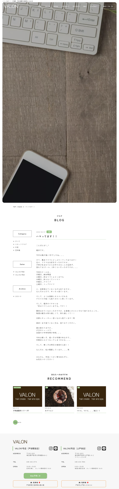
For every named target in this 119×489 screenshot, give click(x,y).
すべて (17, 241)
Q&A (84, 6)
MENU (56, 6)
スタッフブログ (21, 244)
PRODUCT (65, 6)
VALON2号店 (20, 275)
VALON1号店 (20, 272)
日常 (17, 247)
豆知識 (17, 250)
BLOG (20, 207)
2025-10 (18, 296)
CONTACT (94, 6)
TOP (39, 6)
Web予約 (34, 475)
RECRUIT (76, 6)
